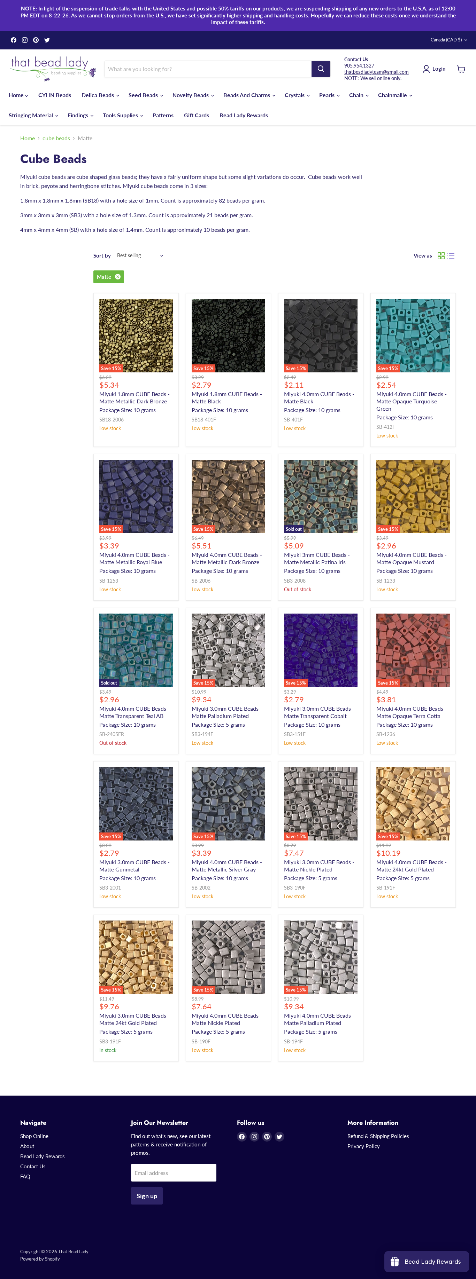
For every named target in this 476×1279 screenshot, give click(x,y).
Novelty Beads (191, 95)
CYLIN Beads (54, 95)
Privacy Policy (363, 1146)
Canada (446, 39)
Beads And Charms (247, 95)
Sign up (147, 1196)
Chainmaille (393, 95)
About (27, 1146)
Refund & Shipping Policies (378, 1136)
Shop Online (34, 1136)
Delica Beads (98, 95)
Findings (79, 115)
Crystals (295, 95)
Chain (357, 95)
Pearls (327, 95)
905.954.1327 (359, 66)
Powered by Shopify (40, 1259)
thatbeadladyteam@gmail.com (376, 72)
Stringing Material (31, 115)
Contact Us (33, 1166)
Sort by (102, 256)
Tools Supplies (121, 115)
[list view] (451, 256)
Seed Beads (144, 95)
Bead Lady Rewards (244, 115)
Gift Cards (196, 115)
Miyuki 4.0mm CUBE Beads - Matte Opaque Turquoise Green (411, 401)
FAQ (25, 1176)
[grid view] (441, 256)
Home (17, 95)
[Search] (321, 69)
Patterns (163, 115)
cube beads (56, 138)
